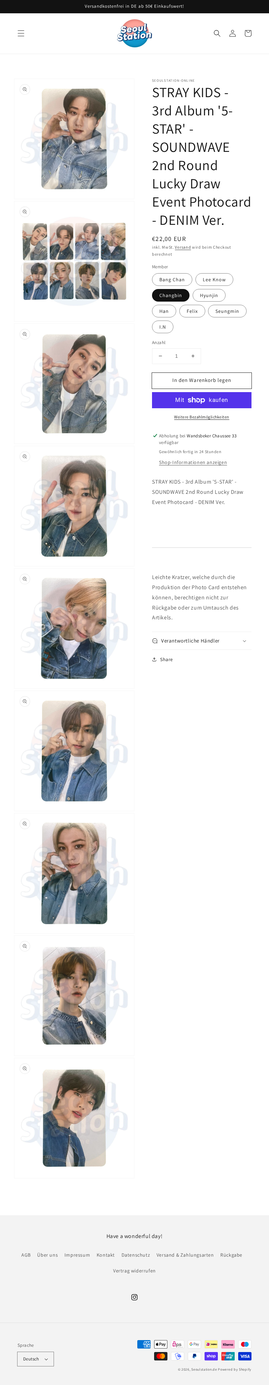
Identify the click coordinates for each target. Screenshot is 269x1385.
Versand (183, 247)
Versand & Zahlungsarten (185, 1255)
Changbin (170, 295)
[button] (21, 33)
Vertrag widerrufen (134, 1271)
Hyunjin (209, 295)
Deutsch (31, 1359)
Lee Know (214, 279)
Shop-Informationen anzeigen (193, 462)
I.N (162, 327)
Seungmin (227, 311)
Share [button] (166, 659)
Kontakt (106, 1255)
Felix (192, 311)
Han (164, 311)
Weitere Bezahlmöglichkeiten (201, 416)
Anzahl (158, 342)
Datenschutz (136, 1255)
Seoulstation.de (204, 1369)
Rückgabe (231, 1255)
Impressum (77, 1255)
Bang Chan (172, 279)
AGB (26, 1255)
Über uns (47, 1255)
